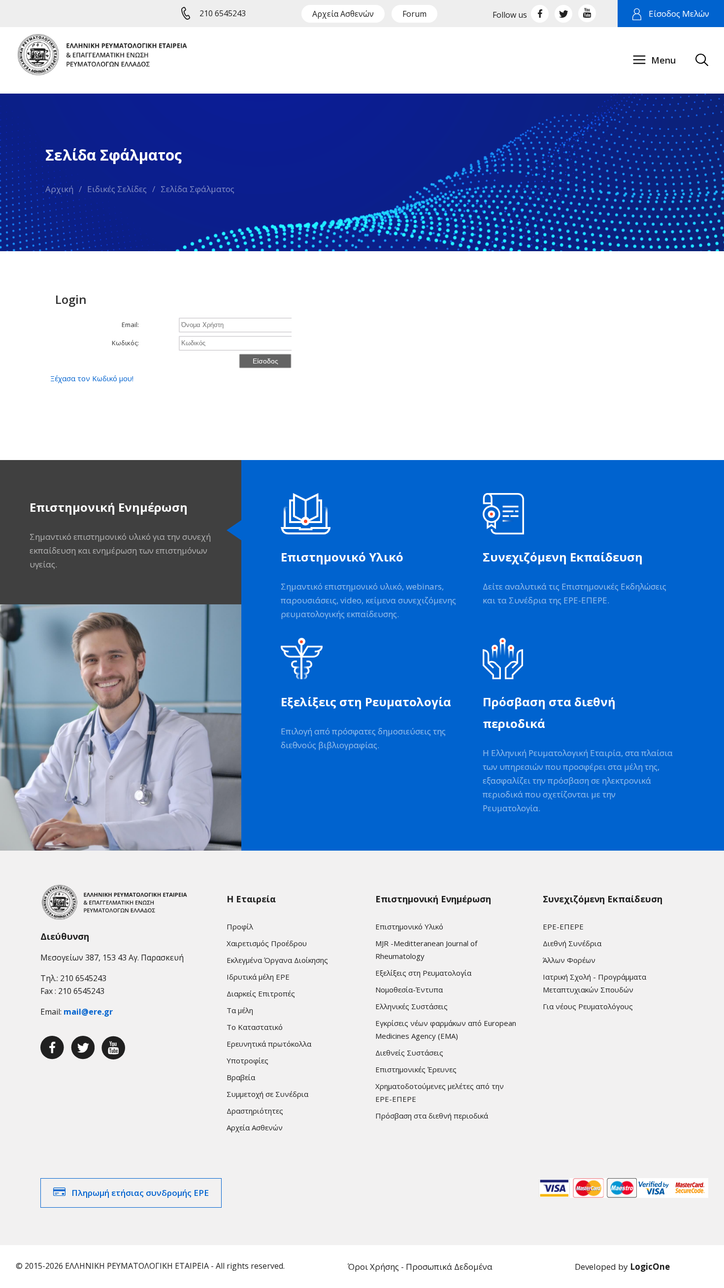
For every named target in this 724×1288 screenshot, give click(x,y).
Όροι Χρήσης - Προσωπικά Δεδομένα (420, 1266)
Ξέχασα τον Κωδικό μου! (91, 378)
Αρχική (59, 189)
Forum (414, 13)
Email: (130, 324)
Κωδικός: (125, 342)
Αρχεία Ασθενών (343, 13)
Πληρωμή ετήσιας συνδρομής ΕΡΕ (140, 1192)
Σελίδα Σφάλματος (197, 189)
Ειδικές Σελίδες (117, 189)
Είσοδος (265, 361)
